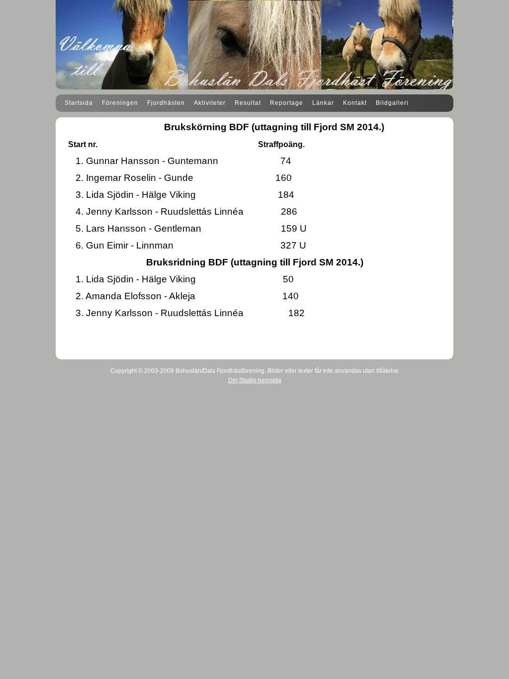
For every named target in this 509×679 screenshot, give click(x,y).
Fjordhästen (166, 102)
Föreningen (120, 102)
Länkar (323, 102)
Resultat (248, 102)
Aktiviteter (210, 102)
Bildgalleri (392, 102)
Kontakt (355, 102)
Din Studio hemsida (254, 380)
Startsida (79, 102)
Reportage (286, 102)
